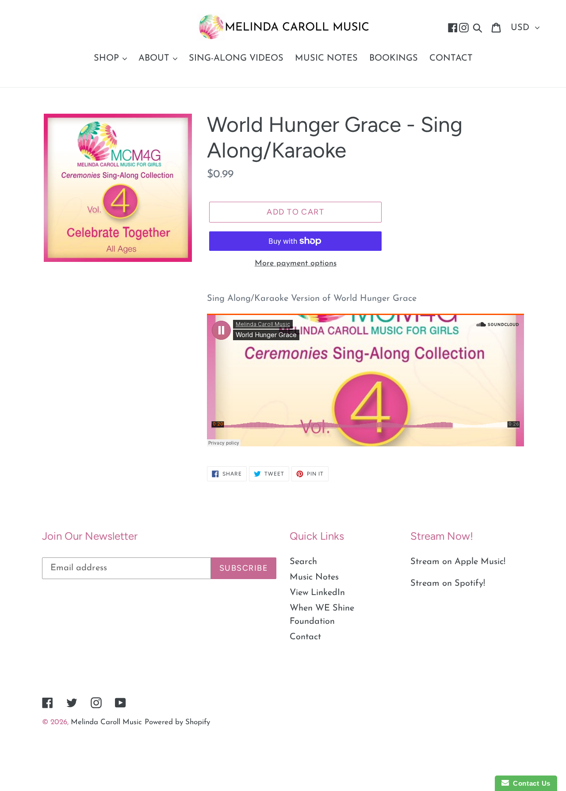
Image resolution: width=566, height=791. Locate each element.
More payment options (296, 264)
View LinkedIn (317, 592)
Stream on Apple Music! (457, 561)
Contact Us (530, 783)
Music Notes (314, 577)
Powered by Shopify (177, 722)
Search (303, 561)
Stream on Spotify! (447, 583)
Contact (305, 637)
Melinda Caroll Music (106, 722)
